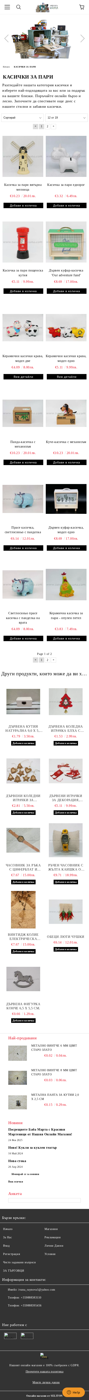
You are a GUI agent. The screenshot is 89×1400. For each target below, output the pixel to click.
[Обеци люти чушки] (66, 912)
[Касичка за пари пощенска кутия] (22, 241)
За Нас (7, 1237)
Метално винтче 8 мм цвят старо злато (54, 1072)
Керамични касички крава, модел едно (66, 358)
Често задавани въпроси (19, 1262)
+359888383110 (31, 1297)
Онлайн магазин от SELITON (44, 1395)
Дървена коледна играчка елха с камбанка (65, 729)
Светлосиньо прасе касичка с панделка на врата (23, 617)
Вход (6, 1245)
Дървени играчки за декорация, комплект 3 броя (65, 798)
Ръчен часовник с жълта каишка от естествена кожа (65, 867)
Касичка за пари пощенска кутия (23, 273)
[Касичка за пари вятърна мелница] (22, 156)
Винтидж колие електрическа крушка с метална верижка (23, 937)
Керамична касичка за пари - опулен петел (66, 615)
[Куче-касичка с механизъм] (66, 413)
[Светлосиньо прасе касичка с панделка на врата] (22, 584)
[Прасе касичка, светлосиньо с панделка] (22, 498)
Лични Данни (53, 1245)
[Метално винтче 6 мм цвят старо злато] (17, 1053)
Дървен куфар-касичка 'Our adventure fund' (66, 273)
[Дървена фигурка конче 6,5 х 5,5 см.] (23, 979)
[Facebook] (7, 1314)
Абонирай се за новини (25, 1174)
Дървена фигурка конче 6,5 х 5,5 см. (23, 1006)
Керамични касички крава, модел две (22, 358)
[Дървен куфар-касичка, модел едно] (66, 498)
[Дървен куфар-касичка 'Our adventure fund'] (66, 241)
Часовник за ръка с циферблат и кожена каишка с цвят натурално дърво (23, 867)
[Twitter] (16, 1314)
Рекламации (52, 1237)
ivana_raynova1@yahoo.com (36, 1289)
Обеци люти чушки (65, 936)
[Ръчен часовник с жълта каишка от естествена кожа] (66, 840)
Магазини (51, 1229)
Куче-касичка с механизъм (66, 442)
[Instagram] (25, 1314)
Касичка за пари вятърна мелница (23, 187)
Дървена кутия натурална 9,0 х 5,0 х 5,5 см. (23, 729)
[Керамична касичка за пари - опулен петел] (66, 584)
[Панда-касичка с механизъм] (22, 413)
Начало (7, 1229)
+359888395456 (31, 1305)
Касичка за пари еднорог (66, 184)
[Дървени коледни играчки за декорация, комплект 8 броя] (23, 771)
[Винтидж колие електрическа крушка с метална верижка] (23, 909)
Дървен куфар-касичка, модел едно (66, 530)
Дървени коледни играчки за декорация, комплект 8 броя (23, 798)
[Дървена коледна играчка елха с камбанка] (66, 701)
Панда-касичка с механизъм (22, 444)
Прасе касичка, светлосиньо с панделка (23, 530)
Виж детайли (23, 376)
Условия (49, 1254)
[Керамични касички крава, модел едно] (66, 327)
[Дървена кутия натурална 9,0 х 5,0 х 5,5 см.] (23, 701)
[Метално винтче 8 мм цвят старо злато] (17, 1077)
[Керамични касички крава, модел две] (22, 327)
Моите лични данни (46, 1382)
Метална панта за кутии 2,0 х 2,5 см (55, 1097)
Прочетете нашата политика (45, 1371)
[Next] (81, 38)
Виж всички (15, 1181)
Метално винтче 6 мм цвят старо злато (54, 1047)
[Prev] (8, 38)
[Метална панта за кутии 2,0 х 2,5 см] (17, 1102)
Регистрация (11, 1254)
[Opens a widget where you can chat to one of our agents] (73, 1392)
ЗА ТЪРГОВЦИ (13, 1270)
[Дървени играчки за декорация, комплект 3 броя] (66, 771)
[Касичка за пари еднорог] (66, 156)
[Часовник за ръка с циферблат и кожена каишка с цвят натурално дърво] (23, 840)
